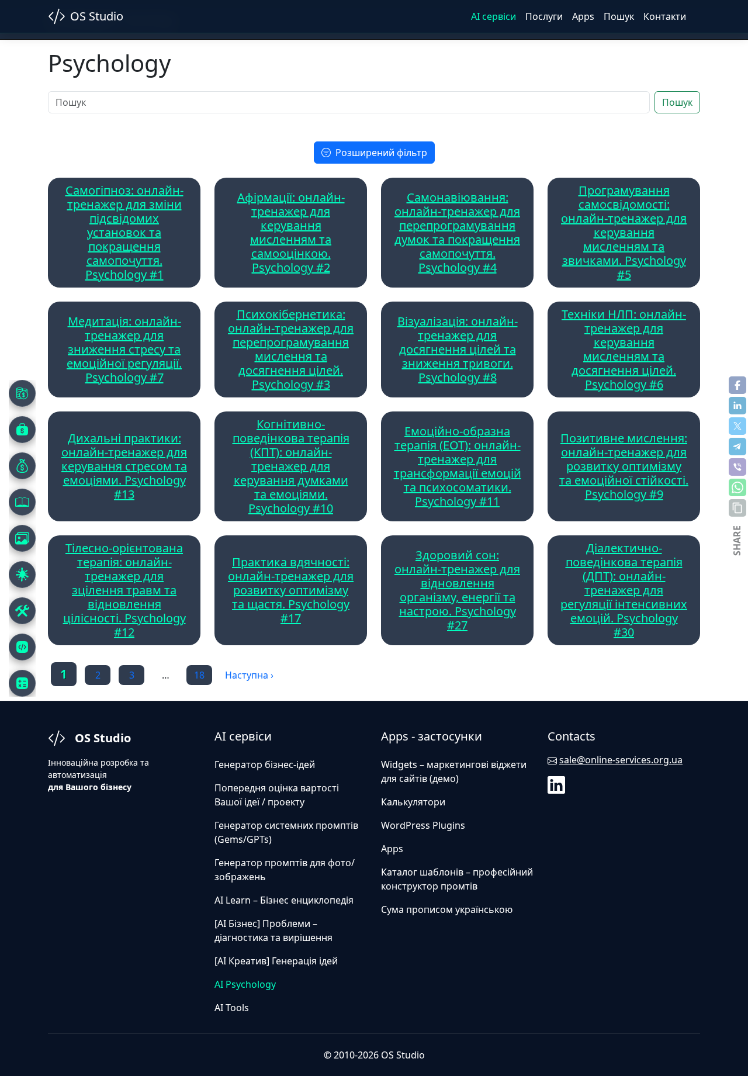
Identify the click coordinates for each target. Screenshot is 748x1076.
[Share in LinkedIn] (737, 405)
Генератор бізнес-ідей (264, 764)
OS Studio (96, 16)
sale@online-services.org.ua (621, 759)
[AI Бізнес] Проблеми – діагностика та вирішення (273, 930)
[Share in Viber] (737, 467)
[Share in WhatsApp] (737, 487)
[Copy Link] (737, 508)
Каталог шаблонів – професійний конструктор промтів (457, 879)
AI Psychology (245, 984)
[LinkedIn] (557, 783)
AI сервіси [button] (493, 16)
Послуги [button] (544, 16)
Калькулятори (413, 801)
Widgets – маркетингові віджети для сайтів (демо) (454, 771)
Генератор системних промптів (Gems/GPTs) (286, 832)
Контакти (664, 16)
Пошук (619, 16)
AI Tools (231, 1007)
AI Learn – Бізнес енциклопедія (284, 900)
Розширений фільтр (381, 152)
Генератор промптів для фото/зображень (284, 869)
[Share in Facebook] (737, 385)
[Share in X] (737, 426)
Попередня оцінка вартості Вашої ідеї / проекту (276, 794)
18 (199, 675)
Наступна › (249, 675)
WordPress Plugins (423, 825)
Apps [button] (583, 16)
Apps (392, 848)
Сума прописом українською (446, 909)
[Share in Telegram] (737, 446)
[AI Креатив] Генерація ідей (276, 960)
